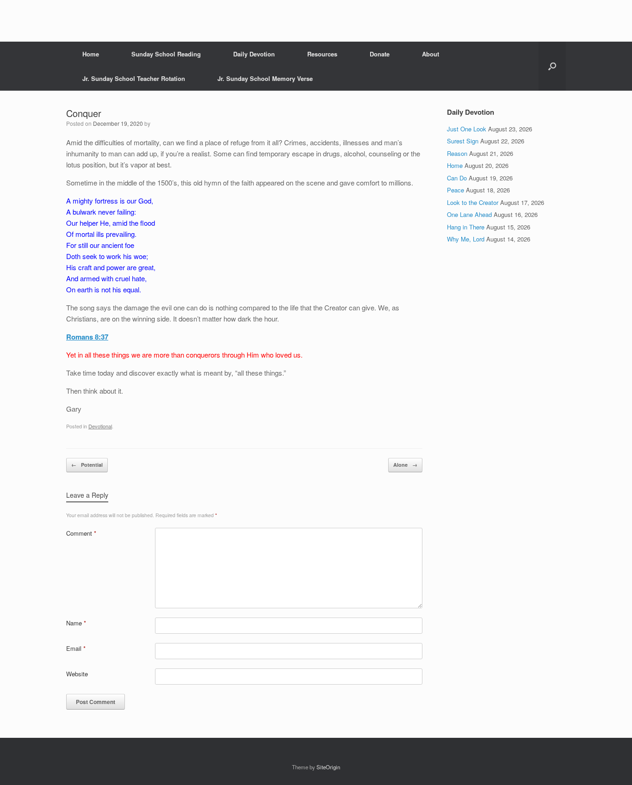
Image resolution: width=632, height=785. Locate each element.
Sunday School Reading (166, 53)
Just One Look (466, 128)
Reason (457, 153)
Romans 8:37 (87, 337)
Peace (455, 189)
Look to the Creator (472, 202)
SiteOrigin (328, 767)
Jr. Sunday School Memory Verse (265, 78)
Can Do (457, 177)
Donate (380, 53)
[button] (552, 66)
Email (76, 648)
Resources (322, 53)
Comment (81, 533)
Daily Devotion (254, 53)
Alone (405, 464)
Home (90, 53)
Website (77, 673)
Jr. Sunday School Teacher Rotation (133, 78)
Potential (87, 464)
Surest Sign (462, 140)
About (430, 53)
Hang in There (465, 227)
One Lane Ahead (469, 214)
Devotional (100, 426)
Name (76, 622)
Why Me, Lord (465, 239)
